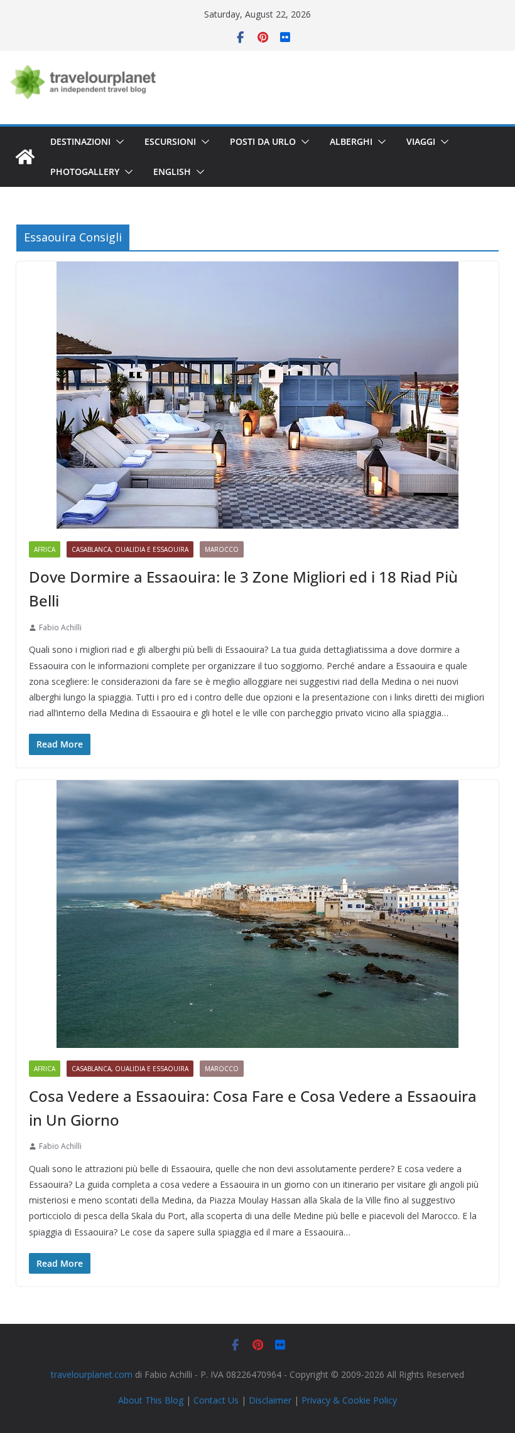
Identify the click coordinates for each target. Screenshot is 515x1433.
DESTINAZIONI (80, 141)
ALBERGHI (351, 141)
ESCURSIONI (170, 141)
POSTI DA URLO (263, 141)
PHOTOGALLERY (84, 171)
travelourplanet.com (92, 1374)
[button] (117, 142)
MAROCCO (222, 549)
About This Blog (150, 1400)
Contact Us (216, 1400)
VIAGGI (420, 141)
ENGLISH (172, 171)
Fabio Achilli (60, 627)
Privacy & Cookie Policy (349, 1400)
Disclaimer (270, 1400)
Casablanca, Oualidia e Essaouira (130, 549)
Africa (44, 549)
